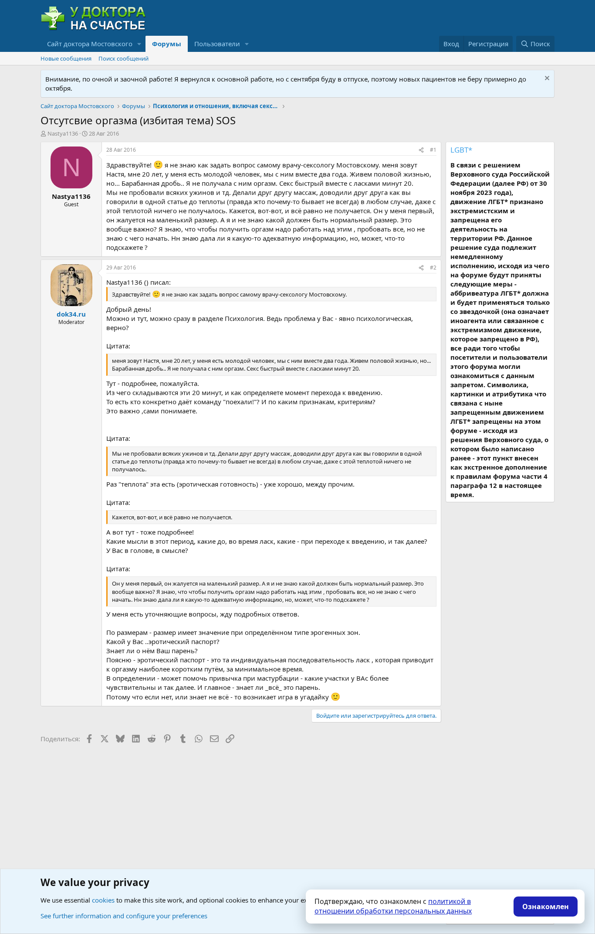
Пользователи (217, 43)
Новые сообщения (66, 58)
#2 (433, 267)
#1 (433, 149)
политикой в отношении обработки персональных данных (393, 906)
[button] (139, 44)
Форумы (166, 43)
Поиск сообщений (123, 58)
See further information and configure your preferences (124, 915)
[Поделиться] (421, 150)
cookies (103, 900)
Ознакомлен (545, 906)
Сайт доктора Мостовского (89, 43)
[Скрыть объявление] (546, 79)
